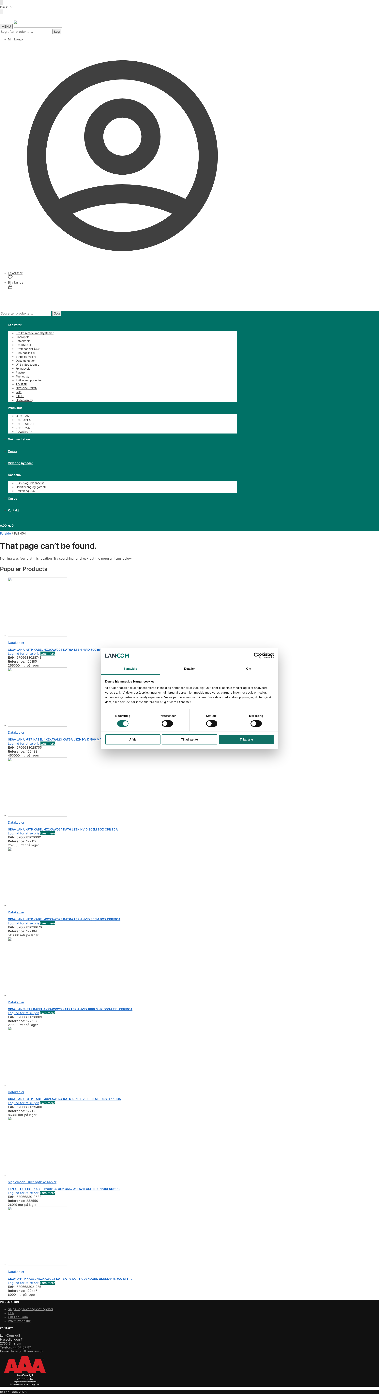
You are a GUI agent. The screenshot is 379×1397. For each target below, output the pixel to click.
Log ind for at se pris (23, 653)
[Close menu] (1, 2)
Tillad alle (246, 739)
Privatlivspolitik (19, 1321)
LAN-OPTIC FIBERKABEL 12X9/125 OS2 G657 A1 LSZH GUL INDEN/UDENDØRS (64, 1189)
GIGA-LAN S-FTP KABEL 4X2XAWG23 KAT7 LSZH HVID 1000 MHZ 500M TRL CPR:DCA (70, 1009)
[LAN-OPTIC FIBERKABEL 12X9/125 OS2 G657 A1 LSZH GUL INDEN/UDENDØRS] (122, 1147)
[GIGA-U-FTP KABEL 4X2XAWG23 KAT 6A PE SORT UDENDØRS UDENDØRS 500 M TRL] (122, 1237)
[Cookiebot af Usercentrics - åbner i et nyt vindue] (256, 655)
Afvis (132, 739)
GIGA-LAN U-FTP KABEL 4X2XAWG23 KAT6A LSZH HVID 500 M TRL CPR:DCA (64, 739)
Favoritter (15, 273)
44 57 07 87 (22, 1347)
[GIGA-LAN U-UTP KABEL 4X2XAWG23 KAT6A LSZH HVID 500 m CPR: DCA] (122, 608)
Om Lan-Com (18, 1317)
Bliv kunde (15, 282)
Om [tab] (248, 668)
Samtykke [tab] (130, 668)
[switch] (167, 723)
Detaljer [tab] (189, 668)
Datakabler (16, 643)
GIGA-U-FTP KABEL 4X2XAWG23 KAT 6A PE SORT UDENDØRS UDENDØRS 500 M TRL (70, 1279)
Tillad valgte (189, 739)
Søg (57, 32)
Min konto (15, 39)
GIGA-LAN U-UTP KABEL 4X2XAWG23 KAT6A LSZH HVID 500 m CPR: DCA (61, 650)
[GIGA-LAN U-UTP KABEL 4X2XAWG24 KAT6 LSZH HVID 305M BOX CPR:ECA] (122, 787)
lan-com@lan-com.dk (27, 1351)
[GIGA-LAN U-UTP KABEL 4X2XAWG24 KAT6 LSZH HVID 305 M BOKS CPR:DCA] (122, 1057)
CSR (11, 1313)
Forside (5, 533)
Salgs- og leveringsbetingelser (30, 1309)
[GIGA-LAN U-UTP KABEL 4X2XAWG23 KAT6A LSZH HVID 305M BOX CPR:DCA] (122, 877)
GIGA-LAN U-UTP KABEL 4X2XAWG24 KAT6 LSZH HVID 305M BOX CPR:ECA (63, 829)
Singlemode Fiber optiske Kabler (32, 1182)
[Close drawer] (1, 11)
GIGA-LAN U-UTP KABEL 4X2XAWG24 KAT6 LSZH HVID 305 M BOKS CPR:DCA (64, 1099)
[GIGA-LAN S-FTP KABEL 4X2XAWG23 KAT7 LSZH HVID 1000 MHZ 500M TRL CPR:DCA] (122, 967)
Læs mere (47, 653)
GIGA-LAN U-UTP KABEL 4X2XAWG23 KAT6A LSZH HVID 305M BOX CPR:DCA (64, 919)
